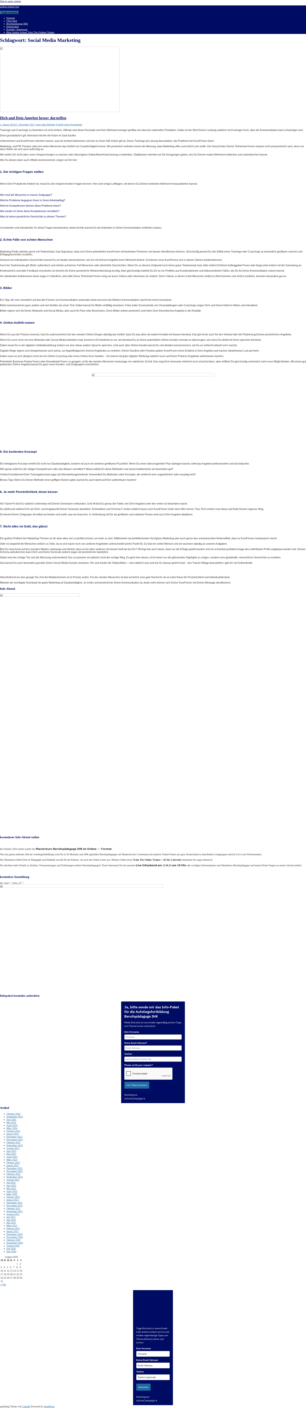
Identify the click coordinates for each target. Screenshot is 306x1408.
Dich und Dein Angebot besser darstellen (33, 118)
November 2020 (14, 1237)
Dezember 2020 (14, 1234)
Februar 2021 (13, 1228)
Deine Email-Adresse (147, 1360)
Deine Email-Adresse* (135, 1042)
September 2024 (14, 1116)
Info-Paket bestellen (136, 1085)
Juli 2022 (11, 1182)
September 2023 (14, 1145)
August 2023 (12, 1148)
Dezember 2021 (14, 1202)
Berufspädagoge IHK (17, 23)
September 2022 (14, 1177)
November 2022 (14, 1171)
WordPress (49, 1406)
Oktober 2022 (13, 1174)
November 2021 (14, 1205)
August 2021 (12, 1214)
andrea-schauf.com (9, 6)
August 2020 (12, 1245)
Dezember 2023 (14, 1136)
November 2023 (14, 1139)
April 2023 (11, 1157)
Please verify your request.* (138, 1065)
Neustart (10, 18)
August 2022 (12, 1179)
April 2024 (11, 1125)
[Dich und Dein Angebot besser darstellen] (60, 111)
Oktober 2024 (13, 1114)
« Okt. (3, 1284)
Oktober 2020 (13, 1240)
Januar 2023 (12, 1165)
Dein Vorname (131, 1031)
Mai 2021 (11, 1222)
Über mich (11, 21)
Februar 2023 (13, 1162)
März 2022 (11, 1194)
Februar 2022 (13, 1197)
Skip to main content (10, 1)
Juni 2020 (11, 1251)
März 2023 (11, 1159)
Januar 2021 (12, 1231)
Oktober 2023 (13, 1142)
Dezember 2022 (14, 1168)
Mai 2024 (11, 1122)
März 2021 (11, 1225)
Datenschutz (12, 26)
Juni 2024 (11, 1119)
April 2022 (11, 1191)
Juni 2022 (11, 1185)
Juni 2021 (11, 1220)
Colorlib (26, 1406)
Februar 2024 (13, 1131)
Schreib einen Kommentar (69, 124)
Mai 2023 (11, 1154)
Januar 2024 (12, 1134)
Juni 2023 (11, 1151)
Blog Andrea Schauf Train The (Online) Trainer (30, 32)
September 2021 (14, 1211)
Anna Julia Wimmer (45, 124)
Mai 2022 (11, 1188)
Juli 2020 (11, 1248)
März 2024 (11, 1128)
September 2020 (14, 1243)
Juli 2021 (11, 1217)
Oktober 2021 (13, 1208)
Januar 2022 (12, 1200)
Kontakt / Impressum (16, 29)
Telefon (128, 1053)
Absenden (143, 1387)
